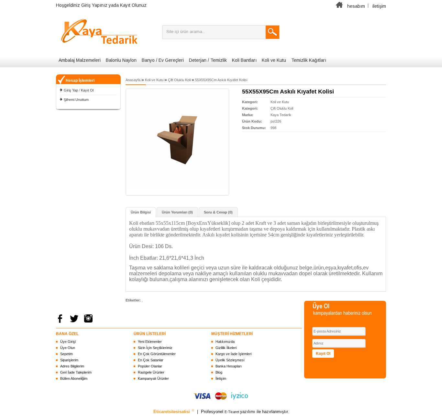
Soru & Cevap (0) (218, 212)
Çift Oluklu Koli (179, 80)
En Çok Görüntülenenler (157, 354)
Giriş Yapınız (94, 5)
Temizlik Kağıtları (308, 60)
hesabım (356, 6)
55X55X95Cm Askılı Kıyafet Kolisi (221, 80)
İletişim (220, 378)
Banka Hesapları (228, 366)
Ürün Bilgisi (141, 212)
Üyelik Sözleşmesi (229, 360)
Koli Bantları (244, 60)
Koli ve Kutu (274, 60)
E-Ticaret (232, 412)
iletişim (379, 6)
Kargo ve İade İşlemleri (233, 354)
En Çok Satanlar (150, 360)
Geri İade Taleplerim (76, 372)
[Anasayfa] (339, 6)
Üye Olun (67, 348)
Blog (218, 372)
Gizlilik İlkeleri (226, 348)
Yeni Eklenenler (150, 342)
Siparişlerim (69, 360)
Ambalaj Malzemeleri (80, 60)
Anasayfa (133, 80)
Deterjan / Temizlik (208, 60)
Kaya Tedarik (281, 115)
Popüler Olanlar (150, 366)
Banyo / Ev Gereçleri (163, 60)
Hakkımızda (225, 342)
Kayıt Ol (87, 90)
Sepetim (66, 354)
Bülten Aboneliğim (73, 378)
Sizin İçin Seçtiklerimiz (155, 348)
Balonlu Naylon (121, 60)
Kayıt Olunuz (133, 5)
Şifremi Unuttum (76, 100)
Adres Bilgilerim (72, 366)
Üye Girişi (68, 342)
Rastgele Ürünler (151, 372)
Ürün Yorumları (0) (177, 212)
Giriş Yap (71, 90)
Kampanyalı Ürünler (153, 378)
